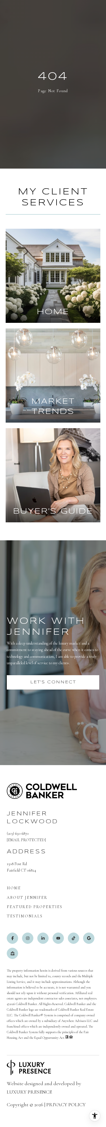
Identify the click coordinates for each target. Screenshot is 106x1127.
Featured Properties (34, 906)
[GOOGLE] (88, 938)
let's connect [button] (53, 682)
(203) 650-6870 (18, 833)
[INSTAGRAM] (27, 938)
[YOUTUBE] (58, 938)
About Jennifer (27, 897)
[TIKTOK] (73, 938)
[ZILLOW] (12, 953)
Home (14, 888)
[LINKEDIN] (43, 938)
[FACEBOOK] (12, 938)
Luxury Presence (29, 1092)
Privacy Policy (66, 1104)
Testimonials (25, 916)
